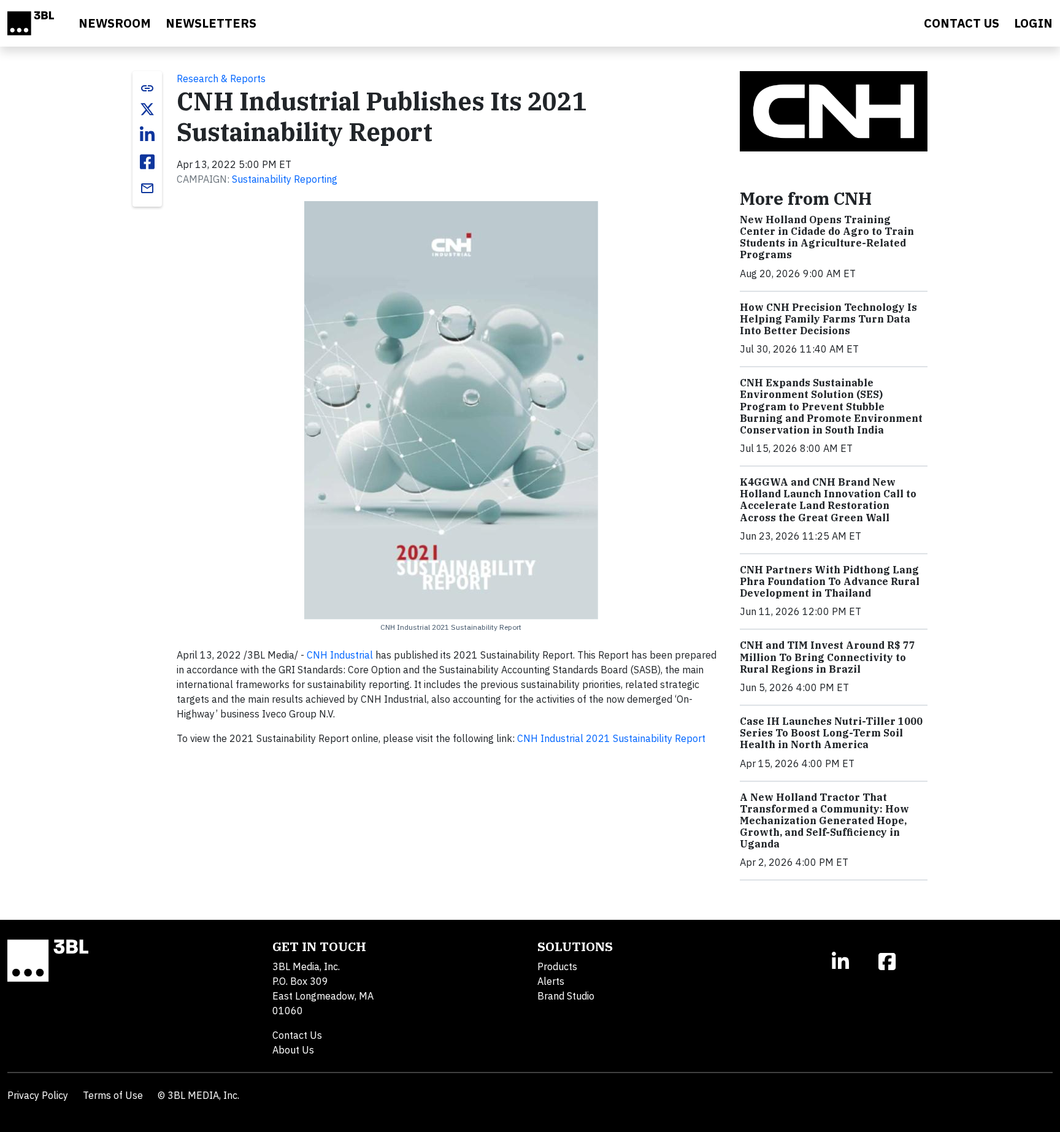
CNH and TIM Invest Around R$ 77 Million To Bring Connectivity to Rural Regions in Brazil (827, 657)
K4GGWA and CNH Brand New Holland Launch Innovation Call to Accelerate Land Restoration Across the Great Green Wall (828, 500)
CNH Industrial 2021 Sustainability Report (611, 738)
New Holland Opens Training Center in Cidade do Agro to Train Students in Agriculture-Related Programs (827, 237)
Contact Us (297, 1035)
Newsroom (115, 23)
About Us (293, 1050)
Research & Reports (221, 78)
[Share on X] (147, 109)
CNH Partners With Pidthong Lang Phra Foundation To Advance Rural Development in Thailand (830, 581)
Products (557, 966)
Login (1033, 23)
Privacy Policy (37, 1095)
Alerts (550, 981)
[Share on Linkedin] (147, 135)
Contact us (961, 23)
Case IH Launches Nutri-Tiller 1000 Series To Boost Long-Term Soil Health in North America (831, 733)
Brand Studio (565, 996)
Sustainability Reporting (284, 179)
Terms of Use (113, 1095)
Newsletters (211, 23)
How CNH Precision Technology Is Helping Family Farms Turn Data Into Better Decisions (828, 319)
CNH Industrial (340, 655)
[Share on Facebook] (147, 162)
